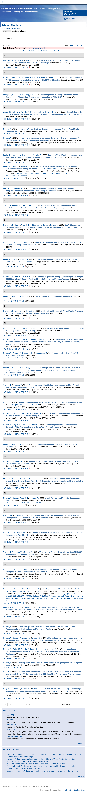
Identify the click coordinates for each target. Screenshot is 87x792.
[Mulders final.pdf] (29, 409)
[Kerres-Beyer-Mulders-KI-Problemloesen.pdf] (26, 178)
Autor (6, 45)
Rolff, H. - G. (30, 262)
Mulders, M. (19, 60)
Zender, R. (7, 112)
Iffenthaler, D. (25, 405)
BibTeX (73, 45)
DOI (5, 67)
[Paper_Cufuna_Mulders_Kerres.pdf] (29, 286)
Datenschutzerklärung (27, 786)
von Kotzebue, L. (12, 591)
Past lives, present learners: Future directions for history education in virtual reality (37, 764)
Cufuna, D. (7, 277)
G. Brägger (20, 262)
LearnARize (11, 715)
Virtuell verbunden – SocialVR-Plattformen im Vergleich (27, 761)
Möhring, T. (42, 112)
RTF (78, 45)
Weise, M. (16, 649)
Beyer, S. (15, 166)
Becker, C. (56, 169)
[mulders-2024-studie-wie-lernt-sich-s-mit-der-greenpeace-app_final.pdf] (26, 505)
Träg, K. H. (30, 60)
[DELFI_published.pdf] (29, 162)
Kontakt (45, 786)
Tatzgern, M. (17, 589)
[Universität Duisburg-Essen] (75, 15)
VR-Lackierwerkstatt (14, 736)
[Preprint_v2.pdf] (26, 603)
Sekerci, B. (30, 311)
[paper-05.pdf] (29, 232)
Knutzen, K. (17, 353)
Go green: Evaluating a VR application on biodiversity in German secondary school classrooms (42, 771)
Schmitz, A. (18, 461)
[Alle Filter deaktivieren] (36, 48)
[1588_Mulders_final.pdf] (29, 659)
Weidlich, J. (33, 77)
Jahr (15, 45)
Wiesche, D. (37, 155)
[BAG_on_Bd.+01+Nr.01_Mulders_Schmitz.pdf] (29, 468)
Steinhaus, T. (26, 413)
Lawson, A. (7, 77)
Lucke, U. (52, 649)
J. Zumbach (77, 589)
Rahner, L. (26, 155)
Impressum (7, 786)
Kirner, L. (26, 242)
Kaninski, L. (51, 112)
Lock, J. (66, 691)
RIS (82, 45)
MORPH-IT (11, 729)
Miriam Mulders (14, 28)
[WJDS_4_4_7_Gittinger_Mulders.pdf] (29, 522)
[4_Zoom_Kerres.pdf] (26, 301)
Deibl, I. (25, 589)
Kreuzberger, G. (41, 353)
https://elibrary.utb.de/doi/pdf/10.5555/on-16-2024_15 (25, 503)
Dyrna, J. (33, 112)
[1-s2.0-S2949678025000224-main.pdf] (29, 335)
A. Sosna (47, 169)
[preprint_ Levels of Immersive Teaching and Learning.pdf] (29, 698)
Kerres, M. (7, 166)
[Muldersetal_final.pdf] (29, 579)
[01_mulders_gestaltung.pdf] (29, 434)
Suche (9, 38)
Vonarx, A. (37, 413)
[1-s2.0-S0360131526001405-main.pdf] (29, 85)
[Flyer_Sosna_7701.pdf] (37, 178)
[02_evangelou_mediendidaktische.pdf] (29, 488)
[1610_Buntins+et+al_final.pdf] (29, 617)
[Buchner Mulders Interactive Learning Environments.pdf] (29, 195)
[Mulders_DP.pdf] (29, 634)
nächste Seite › (30, 704)
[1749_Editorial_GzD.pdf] (29, 645)
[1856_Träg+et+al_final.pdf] (29, 559)
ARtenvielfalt (11, 724)
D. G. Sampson (13, 405)
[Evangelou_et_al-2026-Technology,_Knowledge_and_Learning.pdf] (29, 102)
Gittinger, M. (7, 515)
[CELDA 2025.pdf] (26, 375)
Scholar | (10, 67)
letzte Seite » (66, 704)
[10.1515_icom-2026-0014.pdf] (29, 119)
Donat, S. (18, 478)
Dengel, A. (26, 638)
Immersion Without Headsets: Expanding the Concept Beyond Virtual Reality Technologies (41, 759)
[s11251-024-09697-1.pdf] (29, 249)
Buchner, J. (54, 77)
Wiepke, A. (25, 112)
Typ (11, 45)
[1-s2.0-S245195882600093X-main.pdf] (29, 134)
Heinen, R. (35, 498)
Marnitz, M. (44, 225)
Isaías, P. (35, 405)
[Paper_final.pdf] (29, 392)
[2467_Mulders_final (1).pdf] (29, 145)
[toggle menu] (84, 2)
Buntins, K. (7, 607)
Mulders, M (7, 129)
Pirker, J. (35, 689)
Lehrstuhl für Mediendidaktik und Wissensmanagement (31, 10)
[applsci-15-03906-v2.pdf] (29, 318)
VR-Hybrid (11, 720)
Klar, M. (17, 225)
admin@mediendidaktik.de (75, 790)
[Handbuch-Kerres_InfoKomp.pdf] (26, 267)
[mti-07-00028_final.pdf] (29, 679)
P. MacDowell (56, 691)
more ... (81, 744)
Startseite (5, 28)
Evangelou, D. (8, 60)
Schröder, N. (28, 607)
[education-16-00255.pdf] (29, 67)
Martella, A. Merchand (20, 77)
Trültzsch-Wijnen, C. (26, 591)
